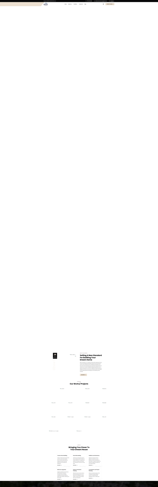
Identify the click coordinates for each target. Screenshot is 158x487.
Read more (58, 465)
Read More (74, 465)
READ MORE (83, 374)
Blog (85, 4)
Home (66, 4)
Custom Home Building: (62, 455)
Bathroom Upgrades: (61, 469)
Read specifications (13, 167)
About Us (69, 4)
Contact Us (81, 4)
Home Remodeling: (77, 455)
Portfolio (75, 4)
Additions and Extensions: (94, 455)
